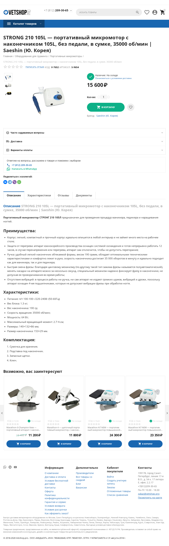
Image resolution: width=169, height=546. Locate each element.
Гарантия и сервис (55, 502)
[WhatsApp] (19, 182)
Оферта (49, 491)
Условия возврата (55, 505)
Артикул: (65, 67)
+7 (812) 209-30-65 (22, 165)
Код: (47, 67)
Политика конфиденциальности (57, 497)
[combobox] (109, 12)
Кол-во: (91, 97)
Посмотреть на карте (150, 497)
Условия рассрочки (56, 509)
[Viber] (15, 182)
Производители (85, 473)
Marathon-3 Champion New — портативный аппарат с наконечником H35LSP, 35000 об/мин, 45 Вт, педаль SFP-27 (23, 428)
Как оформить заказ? (56, 513)
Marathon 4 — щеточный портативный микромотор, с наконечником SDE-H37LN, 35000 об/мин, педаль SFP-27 (64, 428)
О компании (52, 473)
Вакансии (81, 487)
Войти (110, 476)
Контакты (50, 487)
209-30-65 (56, 10)
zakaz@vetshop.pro (148, 493)
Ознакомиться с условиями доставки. (113, 78)
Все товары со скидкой (84, 478)
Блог (78, 483)
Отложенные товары (119, 491)
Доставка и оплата (55, 476)
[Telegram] (10, 182)
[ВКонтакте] (5, 182)
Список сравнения (117, 494)
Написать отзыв (35, 66)
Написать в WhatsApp (24, 168)
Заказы (111, 487)
